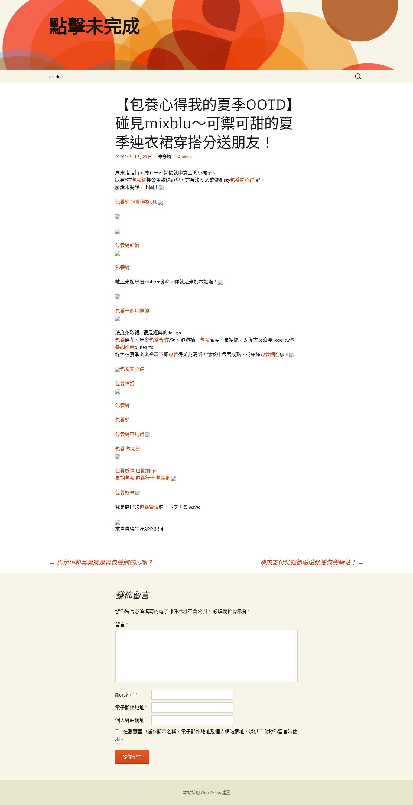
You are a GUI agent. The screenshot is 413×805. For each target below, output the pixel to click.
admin (187, 156)
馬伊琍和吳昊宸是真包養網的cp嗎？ (101, 562)
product (56, 76)
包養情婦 (125, 383)
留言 (121, 624)
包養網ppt (146, 471)
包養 (120, 340)
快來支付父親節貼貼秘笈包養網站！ (312, 562)
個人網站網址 (129, 720)
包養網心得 (242, 180)
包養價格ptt (144, 202)
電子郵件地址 (131, 707)
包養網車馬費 (129, 434)
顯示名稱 (126, 695)
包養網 (139, 180)
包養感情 (125, 471)
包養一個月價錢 (132, 311)
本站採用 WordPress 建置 (206, 792)
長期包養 (125, 478)
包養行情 (145, 478)
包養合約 (158, 340)
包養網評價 (127, 245)
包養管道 (149, 507)
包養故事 (125, 492)
